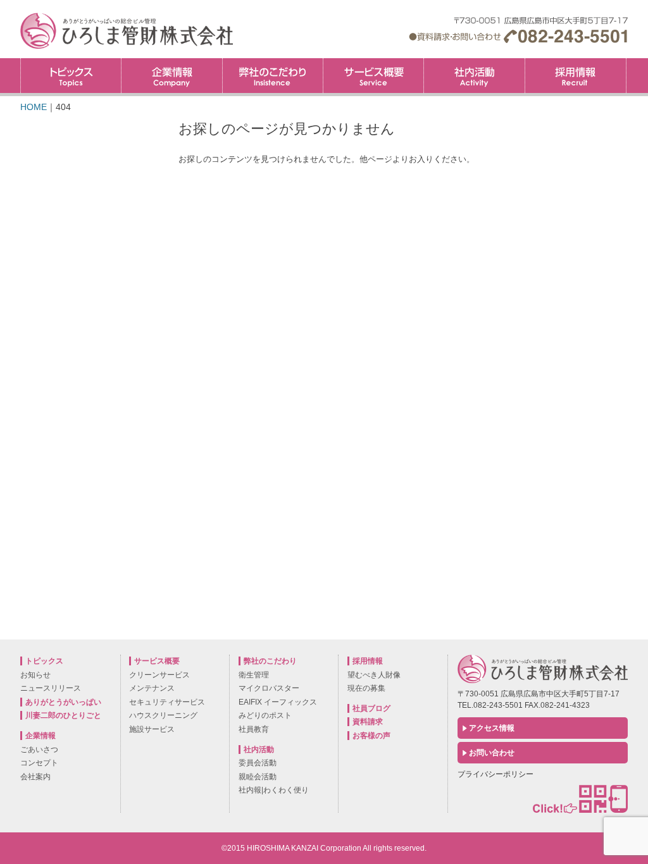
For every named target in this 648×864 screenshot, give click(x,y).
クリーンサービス (159, 674)
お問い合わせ (491, 752)
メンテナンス (152, 688)
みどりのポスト (265, 715)
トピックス (71, 75)
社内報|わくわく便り (274, 790)
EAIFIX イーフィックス (278, 702)
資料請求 (367, 721)
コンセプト (39, 762)
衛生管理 (254, 674)
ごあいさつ (39, 749)
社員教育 (254, 729)
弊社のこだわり (272, 75)
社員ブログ (371, 708)
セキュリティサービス (167, 702)
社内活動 (474, 75)
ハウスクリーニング (163, 715)
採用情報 (367, 661)
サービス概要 (373, 75)
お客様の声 (371, 735)
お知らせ (35, 674)
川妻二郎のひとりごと (63, 715)
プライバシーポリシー (495, 774)
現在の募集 (366, 688)
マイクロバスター (269, 688)
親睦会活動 (258, 776)
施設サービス (152, 729)
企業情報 (171, 75)
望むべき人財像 (374, 674)
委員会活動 (258, 762)
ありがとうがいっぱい (63, 702)
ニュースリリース (50, 688)
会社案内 (35, 776)
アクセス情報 (491, 728)
